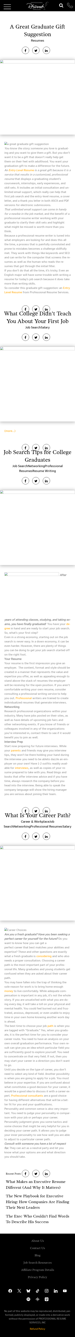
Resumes (37, 41)
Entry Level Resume (21, 170)
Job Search (33, 327)
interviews (21, 768)
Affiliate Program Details (37, 1270)
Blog (38, 1255)
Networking (36, 466)
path (50, 1026)
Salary (45, 327)
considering (44, 956)
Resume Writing (44, 471)
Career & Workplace (35, 822)
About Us (37, 1241)
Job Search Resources (37, 1262)
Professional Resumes (46, 826)
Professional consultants (27, 1095)
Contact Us (37, 1248)
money (8, 991)
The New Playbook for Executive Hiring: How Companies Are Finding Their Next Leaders (37, 1202)
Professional (24, 698)
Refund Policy (37, 1328)
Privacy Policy (37, 1277)
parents (16, 750)
